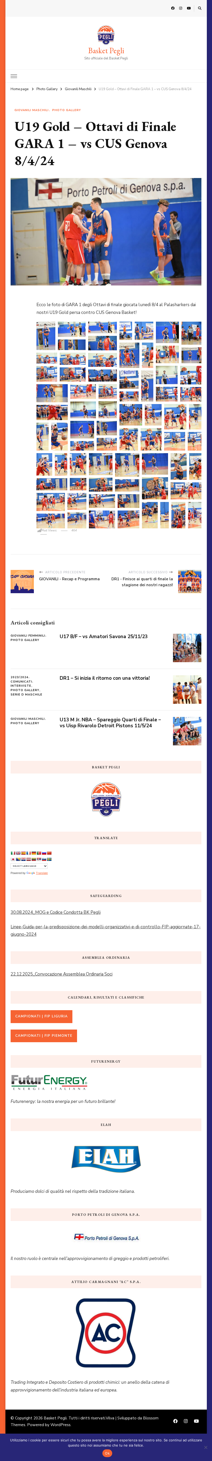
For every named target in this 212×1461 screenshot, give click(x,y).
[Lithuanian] (33, 859)
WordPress (60, 1424)
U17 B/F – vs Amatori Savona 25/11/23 (104, 636)
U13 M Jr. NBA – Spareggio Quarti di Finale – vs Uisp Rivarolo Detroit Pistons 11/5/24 (110, 722)
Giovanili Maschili (31, 110)
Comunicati (21, 682)
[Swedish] (49, 859)
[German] (33, 853)
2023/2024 (19, 677)
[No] (205, 1447)
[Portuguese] (38, 853)
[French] (28, 853)
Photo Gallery (66, 110)
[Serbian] (38, 859)
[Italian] (13, 853)
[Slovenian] (44, 859)
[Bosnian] (18, 859)
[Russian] (44, 853)
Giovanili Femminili (28, 636)
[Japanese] (13, 859)
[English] (18, 853)
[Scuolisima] (41, 1016)
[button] (45, 336)
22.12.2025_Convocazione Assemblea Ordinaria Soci (61, 974)
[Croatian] (23, 859)
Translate (42, 873)
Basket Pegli (106, 50)
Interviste (21, 686)
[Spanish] (23, 853)
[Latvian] (28, 859)
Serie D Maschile (26, 695)
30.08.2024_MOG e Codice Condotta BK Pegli (56, 912)
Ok (107, 1453)
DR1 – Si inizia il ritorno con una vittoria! (105, 678)
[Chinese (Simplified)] (49, 853)
